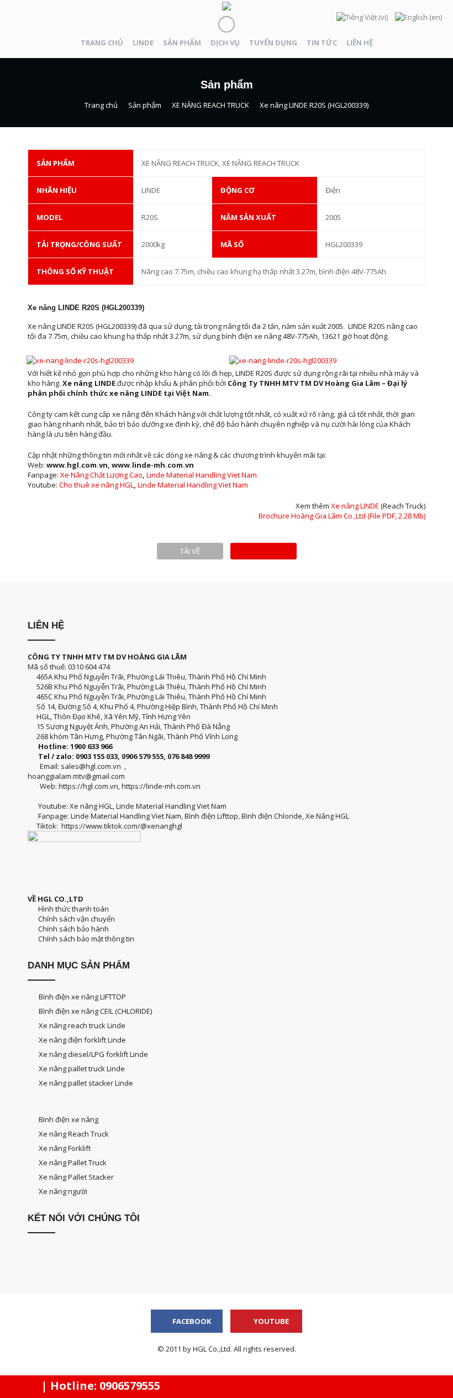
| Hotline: (99, 1385)
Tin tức (322, 43)
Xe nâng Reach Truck (74, 1134)
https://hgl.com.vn (88, 786)
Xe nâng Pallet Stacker (76, 1177)
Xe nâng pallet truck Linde (82, 1069)
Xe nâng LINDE (355, 506)
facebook (191, 1321)
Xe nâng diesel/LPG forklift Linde (93, 1054)
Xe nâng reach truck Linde (82, 1025)
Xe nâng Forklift (65, 1148)
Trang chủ (102, 43)
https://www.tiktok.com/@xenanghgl (121, 826)
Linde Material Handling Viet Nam (201, 475)
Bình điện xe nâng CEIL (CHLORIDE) (95, 1011)
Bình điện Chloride (271, 816)
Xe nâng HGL (91, 806)
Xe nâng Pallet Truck (73, 1162)
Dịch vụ (225, 43)
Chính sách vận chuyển (75, 919)
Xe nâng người (63, 1191)
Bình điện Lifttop (211, 816)
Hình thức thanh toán (72, 909)
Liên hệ (359, 43)
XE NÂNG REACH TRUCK (210, 105)
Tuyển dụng (273, 43)
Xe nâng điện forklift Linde (82, 1040)
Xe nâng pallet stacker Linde (86, 1083)
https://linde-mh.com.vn (161, 786)
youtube (270, 1321)
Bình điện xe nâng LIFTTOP (82, 997)
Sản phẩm (182, 43)
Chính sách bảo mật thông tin (84, 939)
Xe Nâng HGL (327, 816)
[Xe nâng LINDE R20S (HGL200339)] (263, 551)
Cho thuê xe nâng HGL (96, 485)
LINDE (143, 43)
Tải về (190, 551)
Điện (332, 190)
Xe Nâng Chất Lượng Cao (101, 475)
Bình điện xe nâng (68, 1119)
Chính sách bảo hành (72, 929)
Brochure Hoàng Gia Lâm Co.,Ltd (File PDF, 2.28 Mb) (342, 516)
